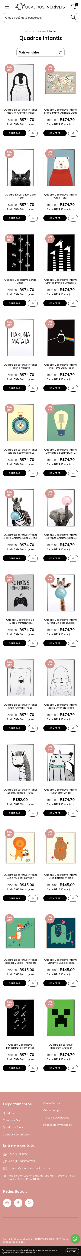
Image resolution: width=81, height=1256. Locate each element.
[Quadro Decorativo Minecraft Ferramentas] (33, 1068)
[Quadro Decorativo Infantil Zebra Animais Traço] (33, 813)
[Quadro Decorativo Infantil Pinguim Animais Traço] (33, 133)
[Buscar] (73, 17)
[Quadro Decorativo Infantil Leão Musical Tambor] (33, 898)
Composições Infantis (16, 1134)
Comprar (14, 133)
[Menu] (7, 6)
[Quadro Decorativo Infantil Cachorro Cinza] (73, 813)
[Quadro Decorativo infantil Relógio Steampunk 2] (33, 473)
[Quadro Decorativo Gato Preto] (33, 218)
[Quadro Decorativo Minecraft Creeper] (73, 1068)
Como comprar (53, 1110)
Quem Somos (51, 1103)
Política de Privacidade (57, 1124)
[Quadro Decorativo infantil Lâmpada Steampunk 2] (73, 473)
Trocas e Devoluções (56, 1117)
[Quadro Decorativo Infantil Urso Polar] (73, 218)
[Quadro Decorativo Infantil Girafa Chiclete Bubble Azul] (73, 643)
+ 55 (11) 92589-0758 (21, 1161)
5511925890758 (18, 1154)
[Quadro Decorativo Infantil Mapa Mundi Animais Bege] (73, 133)
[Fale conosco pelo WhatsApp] (75, 1238)
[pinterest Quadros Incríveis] (29, 1203)
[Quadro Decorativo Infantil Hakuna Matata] (33, 388)
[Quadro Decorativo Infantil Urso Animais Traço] (33, 728)
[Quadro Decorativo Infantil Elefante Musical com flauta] (73, 983)
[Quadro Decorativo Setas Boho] (33, 303)
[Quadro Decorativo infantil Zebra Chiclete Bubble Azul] (33, 558)
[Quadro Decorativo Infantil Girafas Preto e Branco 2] (73, 303)
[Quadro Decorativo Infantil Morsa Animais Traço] (73, 728)
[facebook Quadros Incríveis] (18, 1203)
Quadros (8, 1113)
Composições (11, 1120)
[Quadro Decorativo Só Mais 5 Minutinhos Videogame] (33, 643)
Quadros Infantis (13, 1127)
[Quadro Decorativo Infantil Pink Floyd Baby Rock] (73, 388)
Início (28, 31)
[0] (73, 7)
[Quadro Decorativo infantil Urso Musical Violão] (73, 898)
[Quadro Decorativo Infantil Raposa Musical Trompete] (33, 983)
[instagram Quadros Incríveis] (7, 1203)
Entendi (72, 1251)
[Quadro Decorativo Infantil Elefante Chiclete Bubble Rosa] (73, 558)
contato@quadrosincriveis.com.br (29, 1168)
